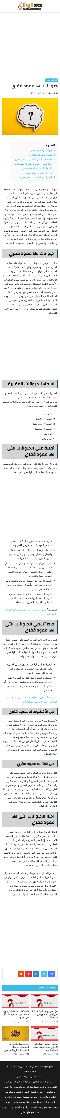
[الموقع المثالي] (30, 6)
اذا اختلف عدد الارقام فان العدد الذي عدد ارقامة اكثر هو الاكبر (16, 1014)
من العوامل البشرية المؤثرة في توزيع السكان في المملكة (45, 1014)
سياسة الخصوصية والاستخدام (30, 1076)
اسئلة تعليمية (51, 80)
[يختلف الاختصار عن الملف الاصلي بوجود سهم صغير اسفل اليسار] (44, 1033)
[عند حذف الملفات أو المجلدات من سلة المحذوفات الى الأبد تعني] (15, 1033)
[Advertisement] (30, 45)
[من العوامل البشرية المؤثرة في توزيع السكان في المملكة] (44, 1001)
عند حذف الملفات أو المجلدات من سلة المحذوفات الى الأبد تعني (16, 1047)
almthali (51, 93)
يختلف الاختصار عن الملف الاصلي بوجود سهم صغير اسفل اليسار (45, 1047)
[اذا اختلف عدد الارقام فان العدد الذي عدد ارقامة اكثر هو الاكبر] (15, 1001)
